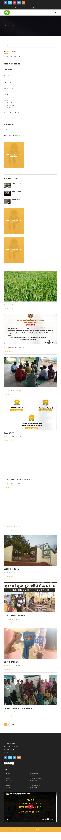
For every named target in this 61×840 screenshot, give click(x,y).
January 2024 (8, 75)
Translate (12, 764)
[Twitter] (10, 2)
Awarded (7, 59)
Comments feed (9, 105)
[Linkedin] (19, 2)
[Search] (56, 45)
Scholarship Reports (36, 778)
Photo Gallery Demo (36, 785)
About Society (35, 773)
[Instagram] (23, 2)
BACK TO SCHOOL (17, 199)
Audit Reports (35, 780)
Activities (34, 775)
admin (21, 304)
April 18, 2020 (9, 619)
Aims (7, 775)
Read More (7, 308)
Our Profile (8, 773)
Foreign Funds (9, 780)
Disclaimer (8, 787)
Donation (8, 778)
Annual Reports (9, 782)
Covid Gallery (11, 662)
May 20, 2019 (9, 712)
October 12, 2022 (10, 390)
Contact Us (8, 785)
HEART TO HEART (16, 191)
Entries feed (8, 102)
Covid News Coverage (16, 615)
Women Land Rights (36, 782)
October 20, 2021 (10, 436)
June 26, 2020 (9, 572)
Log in (6, 100)
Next (12, 724)
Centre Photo (11, 569)
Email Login (34, 787)
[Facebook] (5, 2)
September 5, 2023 (10, 347)
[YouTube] (14, 2)
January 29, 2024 (10, 304)
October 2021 (8, 78)
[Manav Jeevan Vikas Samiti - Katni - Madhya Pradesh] (10, 12)
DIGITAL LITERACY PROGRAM (18, 708)
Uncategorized (9, 88)
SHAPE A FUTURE (16, 183)
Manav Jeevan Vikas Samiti (12, 56)
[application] (30, 807)
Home (5, 25)
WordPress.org (9, 107)
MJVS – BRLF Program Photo (19, 480)
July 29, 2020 (9, 483)
